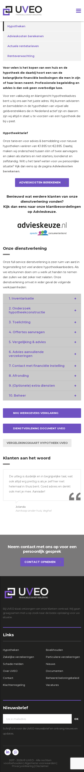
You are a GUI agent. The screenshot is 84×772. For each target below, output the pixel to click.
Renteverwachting (20, 56)
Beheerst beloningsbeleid (62, 677)
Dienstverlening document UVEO (39, 428)
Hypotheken (16, 26)
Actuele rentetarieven (23, 46)
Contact (8, 677)
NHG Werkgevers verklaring (35, 412)
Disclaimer (42, 766)
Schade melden (13, 663)
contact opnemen (39, 562)
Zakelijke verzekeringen (18, 656)
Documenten (54, 670)
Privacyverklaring (23, 766)
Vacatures (52, 684)
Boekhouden (54, 649)
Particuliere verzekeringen (63, 656)
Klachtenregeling (14, 684)
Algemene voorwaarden (40, 763)
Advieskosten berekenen (25, 36)
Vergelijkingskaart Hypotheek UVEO (37, 443)
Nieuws (50, 663)
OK (76, 718)
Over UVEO (10, 670)
